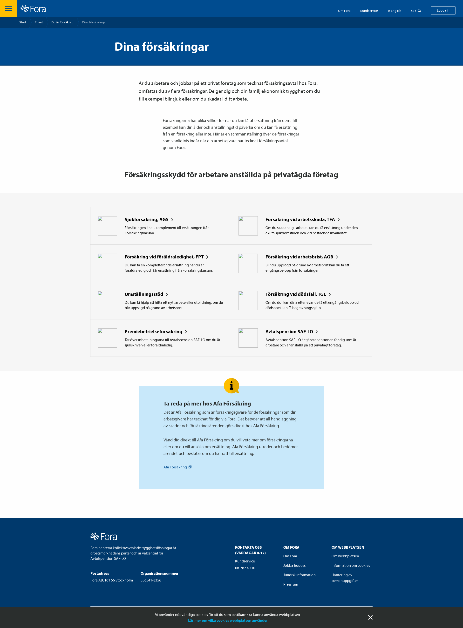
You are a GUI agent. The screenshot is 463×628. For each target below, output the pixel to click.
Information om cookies (351, 565)
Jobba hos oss (294, 565)
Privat (39, 22)
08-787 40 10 (245, 567)
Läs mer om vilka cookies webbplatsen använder (228, 620)
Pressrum (290, 584)
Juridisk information (299, 574)
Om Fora (344, 10)
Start (22, 22)
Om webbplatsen (345, 556)
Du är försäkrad (62, 22)
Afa (175, 467)
